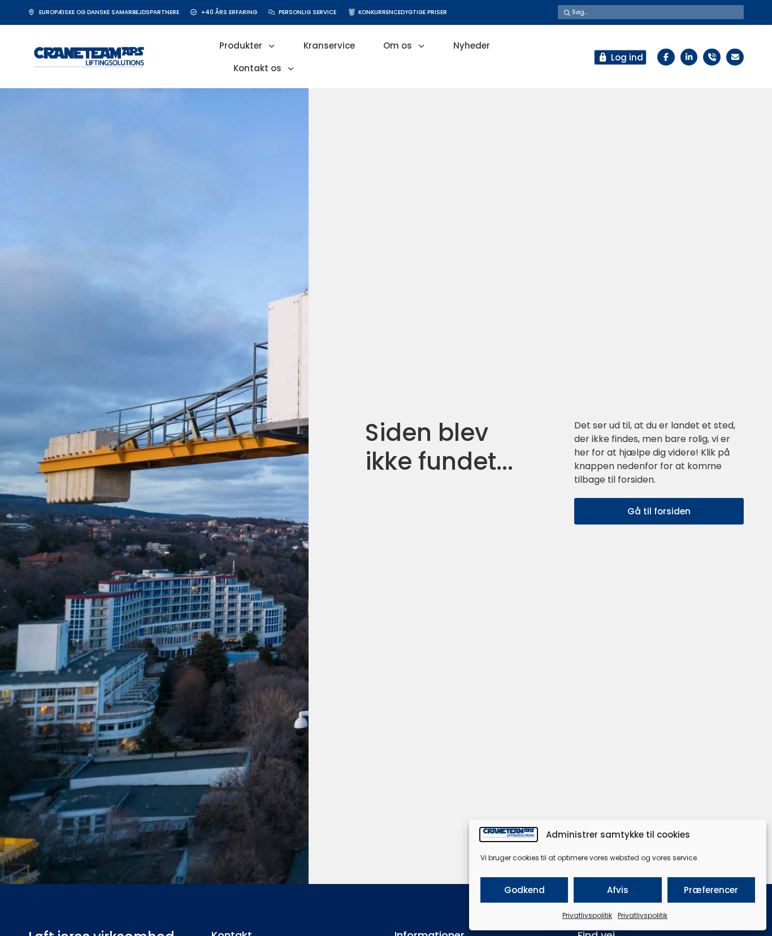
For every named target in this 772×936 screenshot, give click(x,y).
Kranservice (329, 45)
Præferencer (711, 890)
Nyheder (471, 45)
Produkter (240, 45)
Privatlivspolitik (587, 915)
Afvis (617, 890)
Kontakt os (257, 68)
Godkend (524, 890)
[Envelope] (735, 57)
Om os (397, 45)
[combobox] (651, 12)
